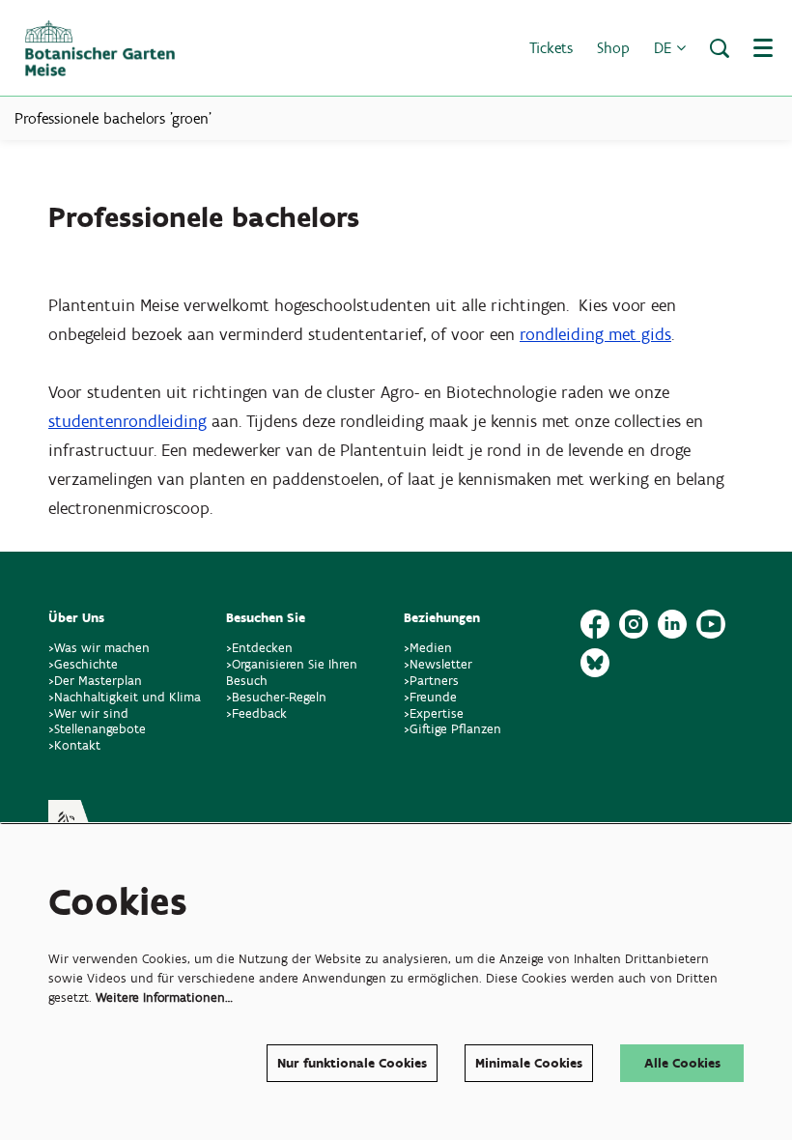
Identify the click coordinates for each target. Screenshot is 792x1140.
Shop (613, 48)
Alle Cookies (682, 1063)
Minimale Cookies (528, 1063)
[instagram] (633, 624)
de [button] (665, 48)
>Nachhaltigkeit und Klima (124, 697)
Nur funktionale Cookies (352, 1063)
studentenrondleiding (127, 421)
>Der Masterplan (95, 680)
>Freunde (430, 697)
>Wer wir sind (88, 713)
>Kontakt (74, 745)
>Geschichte (83, 664)
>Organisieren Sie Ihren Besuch (291, 672)
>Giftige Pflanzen (454, 729)
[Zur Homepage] (100, 48)
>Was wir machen (99, 648)
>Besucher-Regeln (276, 697)
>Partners (431, 680)
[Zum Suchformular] (719, 48)
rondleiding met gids (595, 334)
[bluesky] (594, 662)
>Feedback (256, 713)
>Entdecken (259, 648)
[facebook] (594, 624)
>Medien (428, 648)
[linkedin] (672, 624)
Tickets (551, 48)
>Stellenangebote (97, 729)
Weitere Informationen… (164, 997)
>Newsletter (438, 664)
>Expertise (434, 713)
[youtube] (710, 624)
